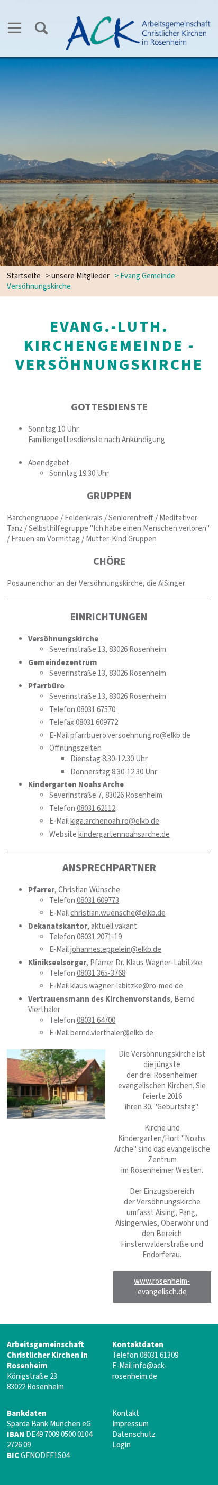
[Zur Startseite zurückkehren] (138, 19)
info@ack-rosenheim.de (139, 1371)
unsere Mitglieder (80, 276)
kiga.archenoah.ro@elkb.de (114, 821)
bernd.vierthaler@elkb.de (111, 1033)
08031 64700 (96, 1020)
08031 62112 (96, 808)
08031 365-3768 (101, 973)
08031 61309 (159, 1355)
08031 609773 (98, 900)
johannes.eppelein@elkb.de (115, 949)
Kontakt (125, 1413)
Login (121, 1445)
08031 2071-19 (99, 936)
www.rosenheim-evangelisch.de (162, 1286)
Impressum (130, 1424)
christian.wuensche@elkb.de (118, 913)
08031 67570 (96, 709)
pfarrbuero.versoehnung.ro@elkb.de (130, 735)
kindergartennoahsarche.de (124, 834)
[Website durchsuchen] (41, 29)
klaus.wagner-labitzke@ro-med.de (126, 986)
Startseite (24, 276)
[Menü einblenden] (15, 29)
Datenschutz (134, 1434)
